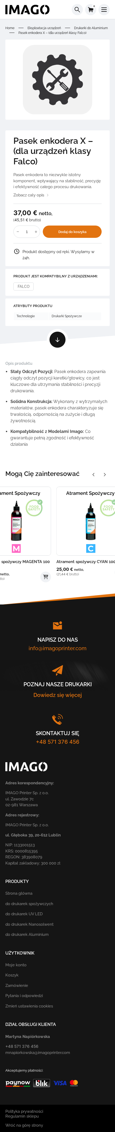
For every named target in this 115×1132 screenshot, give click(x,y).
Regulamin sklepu (22, 1116)
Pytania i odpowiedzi (24, 995)
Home (9, 28)
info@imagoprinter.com (57, 648)
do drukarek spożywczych (29, 903)
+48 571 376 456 (57, 742)
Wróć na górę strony (24, 1125)
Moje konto (15, 965)
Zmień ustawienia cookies (29, 1006)
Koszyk (11, 975)
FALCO (23, 286)
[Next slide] (105, 474)
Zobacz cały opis (28, 195)
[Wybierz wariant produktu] (69, 572)
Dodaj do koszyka (72, 232)
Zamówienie (16, 985)
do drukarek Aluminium (27, 934)
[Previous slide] (93, 474)
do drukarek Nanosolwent (29, 924)
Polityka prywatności (24, 1111)
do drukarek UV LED (24, 914)
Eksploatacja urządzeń (44, 28)
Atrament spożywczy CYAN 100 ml (38, 561)
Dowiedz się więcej (57, 695)
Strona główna (18, 893)
